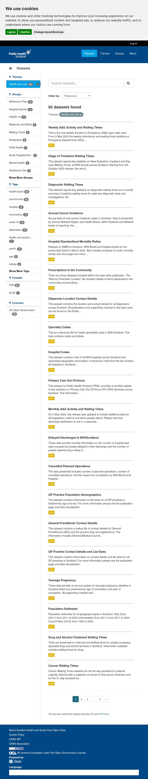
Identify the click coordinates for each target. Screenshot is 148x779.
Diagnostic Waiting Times (65, 184)
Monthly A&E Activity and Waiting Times (75, 409)
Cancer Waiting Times (63, 666)
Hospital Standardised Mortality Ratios (74, 241)
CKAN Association (19, 743)
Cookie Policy (16, 734)
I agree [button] (11, 31)
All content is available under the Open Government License (51, 752)
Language (15, 767)
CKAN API (15, 739)
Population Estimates (63, 609)
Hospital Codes (58, 352)
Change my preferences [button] (49, 31)
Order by (53, 96)
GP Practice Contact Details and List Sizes (77, 551)
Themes (105, 53)
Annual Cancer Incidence (65, 213)
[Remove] (81, 114)
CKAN (15, 761)
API (92, 713)
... (94, 699)
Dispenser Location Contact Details (72, 298)
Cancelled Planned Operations (69, 466)
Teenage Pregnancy (62, 580)
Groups (119, 53)
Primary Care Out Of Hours (66, 380)
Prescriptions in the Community (70, 270)
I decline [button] (25, 31)
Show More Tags (19, 271)
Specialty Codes (59, 327)
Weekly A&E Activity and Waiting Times (75, 127)
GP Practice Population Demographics (74, 495)
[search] (129, 83)
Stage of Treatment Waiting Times (71, 156)
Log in (133, 43)
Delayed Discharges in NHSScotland (73, 437)
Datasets (89, 53)
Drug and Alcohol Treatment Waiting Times (77, 637)
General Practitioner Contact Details (72, 523)
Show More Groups (21, 177)
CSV (51, 145)
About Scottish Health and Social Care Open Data (37, 730)
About (133, 53)
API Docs (103, 713)
